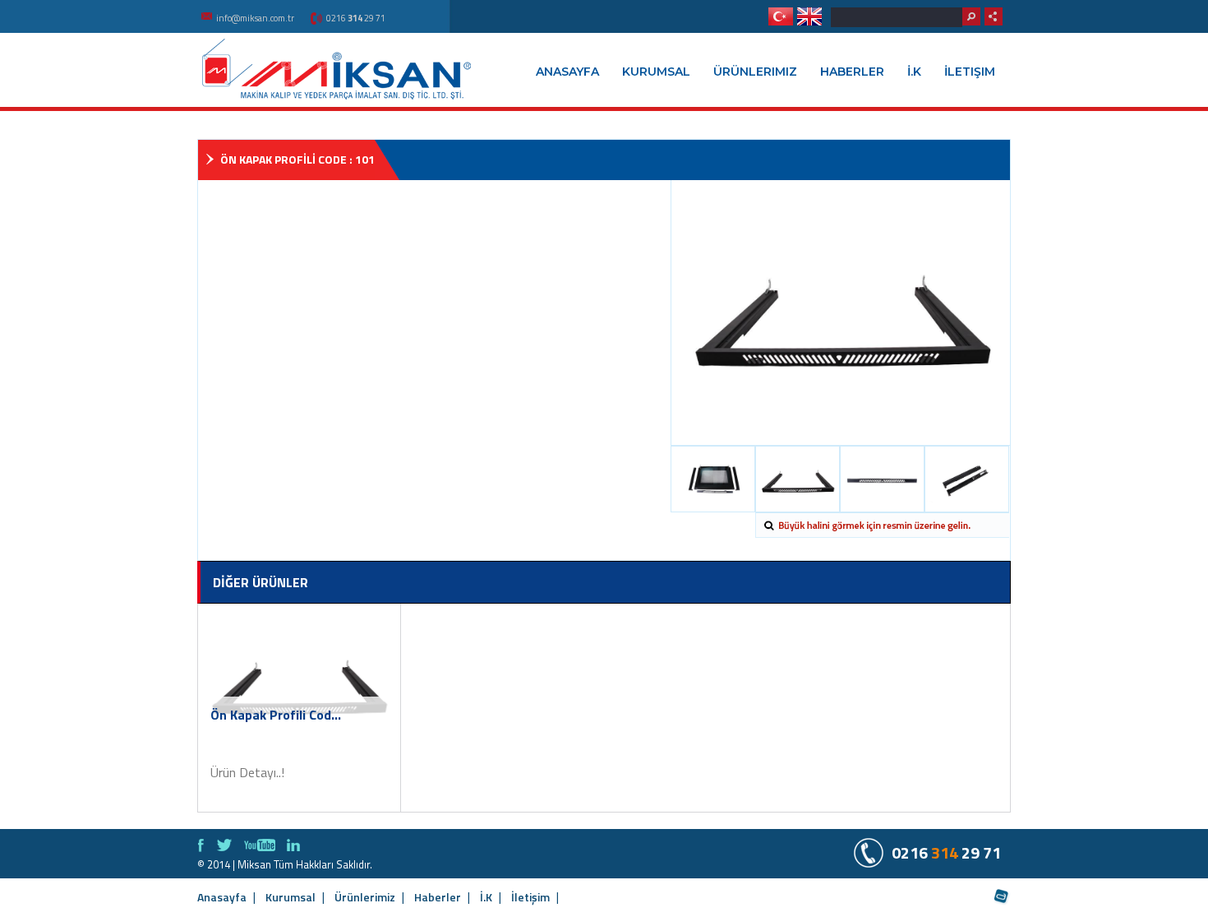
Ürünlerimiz (755, 71)
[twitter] (224, 845)
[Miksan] (337, 68)
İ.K (914, 71)
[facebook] (200, 845)
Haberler (852, 71)
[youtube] (259, 845)
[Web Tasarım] (1002, 897)
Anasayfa (567, 71)
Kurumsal (656, 71)
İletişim (969, 71)
